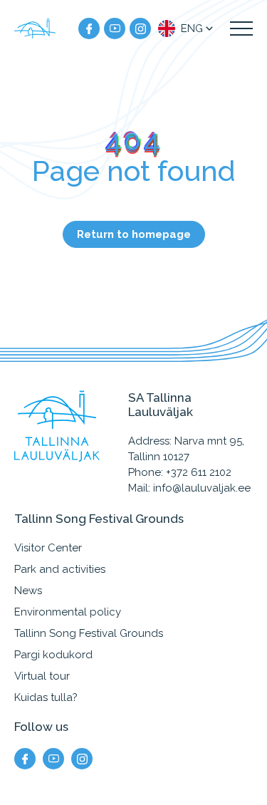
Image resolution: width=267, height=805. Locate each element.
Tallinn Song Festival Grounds (88, 633)
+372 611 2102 (198, 472)
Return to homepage (134, 234)
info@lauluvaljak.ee (202, 488)
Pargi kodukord (53, 654)
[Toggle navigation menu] (241, 28)
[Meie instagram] (140, 28)
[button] (187, 28)
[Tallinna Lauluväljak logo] (35, 29)
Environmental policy (67, 612)
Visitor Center (48, 547)
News (28, 590)
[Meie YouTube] (114, 28)
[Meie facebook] (89, 28)
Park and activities (59, 569)
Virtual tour (42, 676)
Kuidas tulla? (46, 697)
